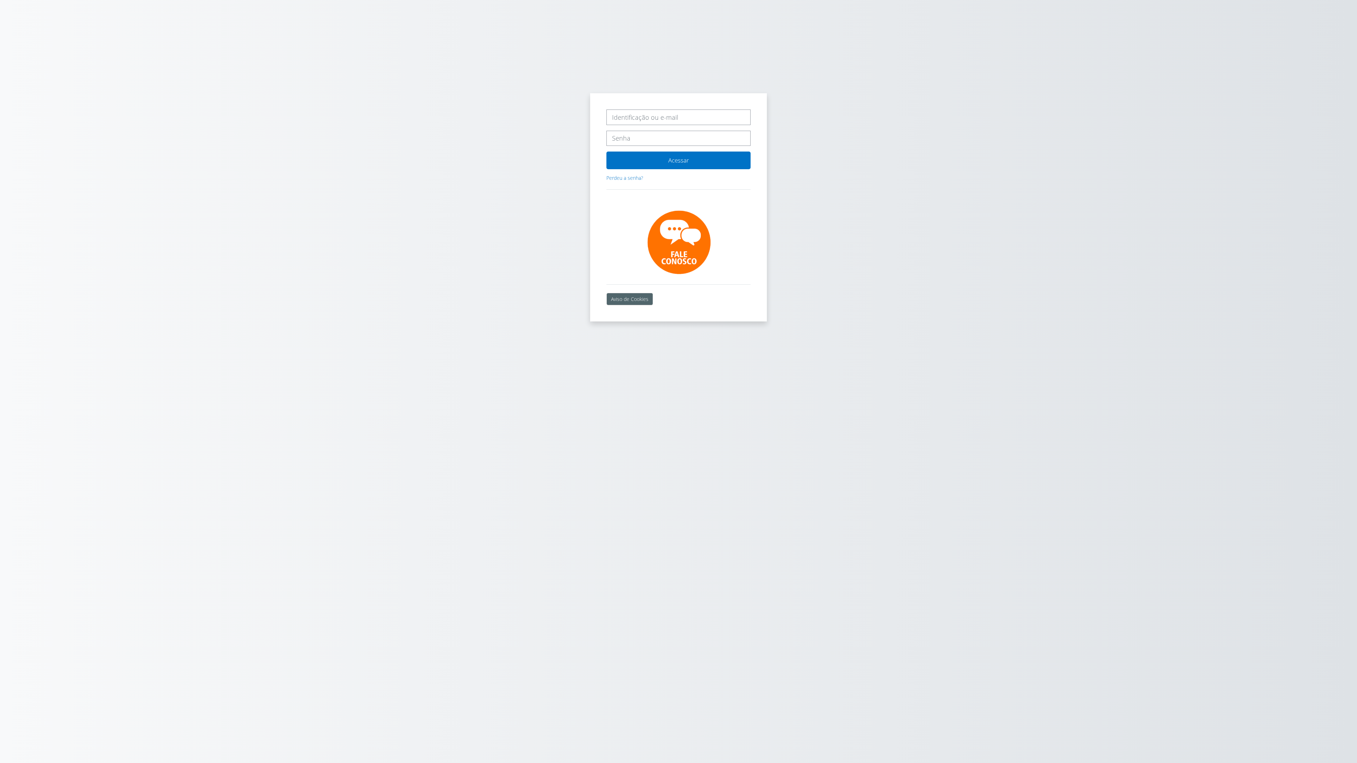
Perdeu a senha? (624, 178)
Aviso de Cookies (629, 299)
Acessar (678, 160)
